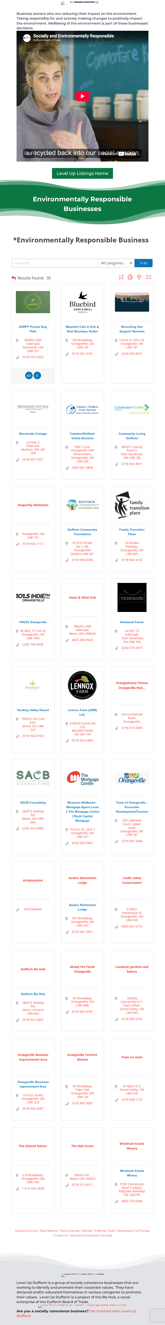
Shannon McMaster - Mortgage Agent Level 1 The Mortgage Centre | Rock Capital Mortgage (82, 811)
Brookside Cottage (33, 433)
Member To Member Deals (98, 1230)
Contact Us (61, 1235)
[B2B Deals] (37, 378)
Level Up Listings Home (82, 173)
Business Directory (26, 1230)
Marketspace (125, 1230)
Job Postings (142, 1230)
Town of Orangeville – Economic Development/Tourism (132, 807)
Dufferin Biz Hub (33, 994)
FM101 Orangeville (33, 622)
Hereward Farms (132, 622)
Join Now (107, 1235)
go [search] (145, 263)
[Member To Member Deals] (29, 378)
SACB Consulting (33, 802)
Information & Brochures (85, 1235)
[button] (13, 278)
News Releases (49, 1230)
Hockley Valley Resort (33, 710)
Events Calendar (70, 1230)
